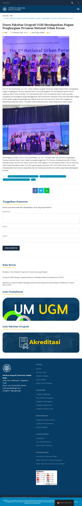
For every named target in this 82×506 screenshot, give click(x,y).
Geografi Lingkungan (43, 394)
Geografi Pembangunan (44, 401)
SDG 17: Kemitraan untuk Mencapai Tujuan (52, 176)
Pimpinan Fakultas (42, 376)
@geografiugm (16, 391)
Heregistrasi (40, 438)
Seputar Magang (41, 427)
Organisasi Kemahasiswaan (45, 420)
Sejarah (38, 369)
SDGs (33, 179)
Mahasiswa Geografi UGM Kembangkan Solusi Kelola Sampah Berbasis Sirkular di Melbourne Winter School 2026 (38, 284)
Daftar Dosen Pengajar (44, 383)
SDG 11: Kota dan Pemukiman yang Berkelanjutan (23, 176)
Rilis (11, 16)
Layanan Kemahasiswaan (45, 423)
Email (4, 236)
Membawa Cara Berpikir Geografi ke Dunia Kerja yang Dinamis (25, 272)
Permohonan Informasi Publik (46, 456)
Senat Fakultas (41, 380)
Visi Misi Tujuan (41, 372)
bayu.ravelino (40, 33)
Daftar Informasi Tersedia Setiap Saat (49, 460)
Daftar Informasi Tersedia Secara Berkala (50, 464)
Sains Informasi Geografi (44, 398)
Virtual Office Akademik (44, 445)
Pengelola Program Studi (44, 409)
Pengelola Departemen (44, 405)
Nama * (5, 227)
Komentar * (7, 212)
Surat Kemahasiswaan (43, 442)
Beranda (5, 16)
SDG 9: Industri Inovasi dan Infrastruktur (16, 179)
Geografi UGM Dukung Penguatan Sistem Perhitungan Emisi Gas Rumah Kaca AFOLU (33, 277)
